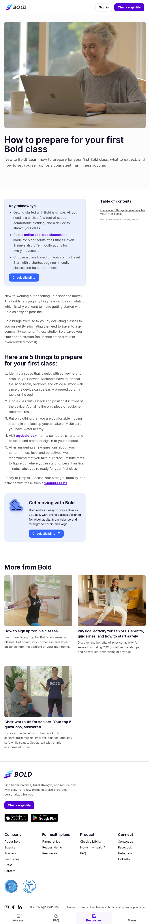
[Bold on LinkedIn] (20, 907)
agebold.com (26, 436)
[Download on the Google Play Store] (44, 818)
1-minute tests (55, 483)
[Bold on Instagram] (6, 907)
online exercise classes (43, 235)
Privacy (83, 907)
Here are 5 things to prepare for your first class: (122, 212)
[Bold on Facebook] (13, 907)
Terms (71, 907)
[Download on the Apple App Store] (16, 818)
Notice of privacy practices (127, 907)
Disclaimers (98, 907)
